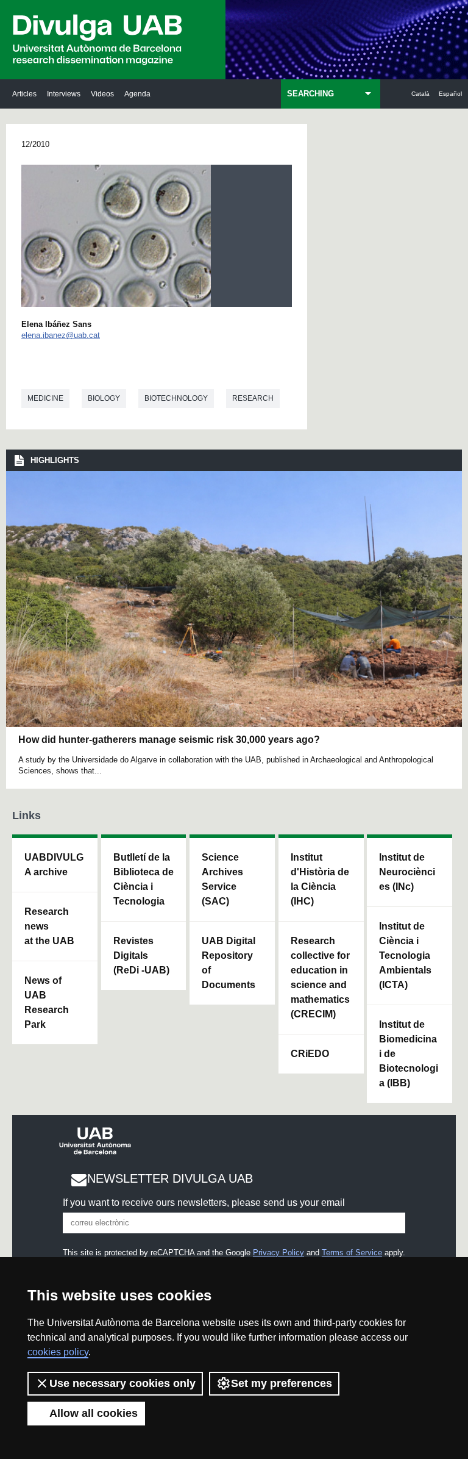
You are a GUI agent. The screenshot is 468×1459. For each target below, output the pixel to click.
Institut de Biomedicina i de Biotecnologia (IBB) (408, 1053)
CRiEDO (310, 1054)
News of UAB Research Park (46, 1002)
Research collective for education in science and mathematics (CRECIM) (320, 977)
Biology (104, 398)
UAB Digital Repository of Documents (228, 963)
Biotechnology (176, 398)
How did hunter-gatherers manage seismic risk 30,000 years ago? (169, 739)
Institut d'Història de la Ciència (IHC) (320, 879)
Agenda (137, 94)
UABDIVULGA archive (53, 864)
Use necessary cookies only (122, 1383)
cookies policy (57, 1352)
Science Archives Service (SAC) (222, 879)
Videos (102, 94)
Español (450, 93)
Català (420, 93)
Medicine (45, 398)
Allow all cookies (93, 1413)
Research (253, 398)
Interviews (63, 94)
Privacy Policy (278, 1252)
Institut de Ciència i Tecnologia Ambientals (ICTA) (405, 955)
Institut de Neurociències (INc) (407, 872)
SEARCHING (310, 93)
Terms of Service (352, 1252)
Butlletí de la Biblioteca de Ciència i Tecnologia (143, 879)
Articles (24, 94)
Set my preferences (281, 1383)
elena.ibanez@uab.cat (60, 335)
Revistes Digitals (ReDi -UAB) (141, 955)
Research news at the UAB (49, 926)
